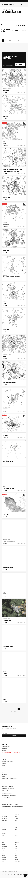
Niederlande (4, 818)
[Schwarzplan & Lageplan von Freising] (14, 585)
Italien (16, 816)
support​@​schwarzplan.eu (8, 759)
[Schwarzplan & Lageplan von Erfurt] (14, 294)
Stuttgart (4, 844)
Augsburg (17, 842)
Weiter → (15, 711)
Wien (16, 846)
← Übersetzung (5, 709)
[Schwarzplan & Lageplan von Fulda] (14, 690)
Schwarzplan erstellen (7, 793)
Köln (3, 842)
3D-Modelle (4, 774)
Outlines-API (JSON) (17, 806)
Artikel (11, 761)
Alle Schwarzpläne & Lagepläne (11, 37)
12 (11, 711)
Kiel (15, 844)
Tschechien (4, 820)
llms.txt (17, 804)
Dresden (4, 857)
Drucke (3, 776)
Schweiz (16, 818)
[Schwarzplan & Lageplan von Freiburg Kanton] (14, 558)
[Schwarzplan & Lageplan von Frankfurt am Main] (14, 479)
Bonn (16, 837)
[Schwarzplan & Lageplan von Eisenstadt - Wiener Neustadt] (14, 268)
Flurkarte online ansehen (8, 790)
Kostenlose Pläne (5, 746)
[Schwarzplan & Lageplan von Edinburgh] (14, 215)
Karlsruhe (17, 840)
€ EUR (2, 874)
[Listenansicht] (5, 40)
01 (10, 709)
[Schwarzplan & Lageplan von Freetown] (14, 505)
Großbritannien (5, 825)
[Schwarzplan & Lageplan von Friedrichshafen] (14, 638)
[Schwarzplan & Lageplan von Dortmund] (14, 81)
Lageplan (4, 772)
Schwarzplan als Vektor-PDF (9, 795)
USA (16, 820)
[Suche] (22, 4)
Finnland (4, 829)
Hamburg (4, 837)
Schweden (4, 827)
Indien (16, 829)
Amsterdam (17, 861)
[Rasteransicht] (3, 40)
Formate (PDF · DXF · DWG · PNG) (9, 778)
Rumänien (17, 825)
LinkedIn (3, 765)
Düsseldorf (4, 846)
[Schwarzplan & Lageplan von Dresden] (14, 107)
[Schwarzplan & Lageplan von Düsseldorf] (14, 188)
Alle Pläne (5, 744)
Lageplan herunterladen (8, 786)
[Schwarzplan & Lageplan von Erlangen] (14, 321)
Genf (16, 855)
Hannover (4, 859)
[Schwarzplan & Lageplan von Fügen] (14, 664)
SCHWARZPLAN (8, 4)
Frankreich (4, 816)
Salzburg (17, 850)
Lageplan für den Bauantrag (8, 788)
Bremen (3, 855)
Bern (16, 853)
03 (16, 709)
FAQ (8, 761)
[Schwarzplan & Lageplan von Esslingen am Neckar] (14, 373)
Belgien (16, 827)
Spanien (16, 822)
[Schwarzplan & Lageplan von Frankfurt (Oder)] (14, 453)
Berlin (3, 835)
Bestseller (4, 750)
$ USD (5, 874)
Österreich (17, 814)
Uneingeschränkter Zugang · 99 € (11, 752)
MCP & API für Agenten (7, 804)
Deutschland (5, 814)
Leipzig (3, 848)
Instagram (4, 763)
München (4, 840)
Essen (3, 853)
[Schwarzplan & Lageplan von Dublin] (14, 134)
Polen (3, 822)
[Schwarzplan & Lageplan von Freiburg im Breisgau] (14, 532)
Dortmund (4, 850)
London (16, 859)
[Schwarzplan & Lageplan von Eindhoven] (14, 241)
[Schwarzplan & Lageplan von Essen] (14, 347)
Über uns (4, 761)
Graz (16, 848)
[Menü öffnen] (25, 4)
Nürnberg (4, 861)
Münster (16, 835)
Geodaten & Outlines (7, 797)
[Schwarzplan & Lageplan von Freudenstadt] (14, 611)
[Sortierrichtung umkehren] (16, 40)
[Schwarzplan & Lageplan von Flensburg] (14, 400)
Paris (16, 857)
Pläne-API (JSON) (6, 806)
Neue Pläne (4, 748)
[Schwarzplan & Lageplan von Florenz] (14, 426)
